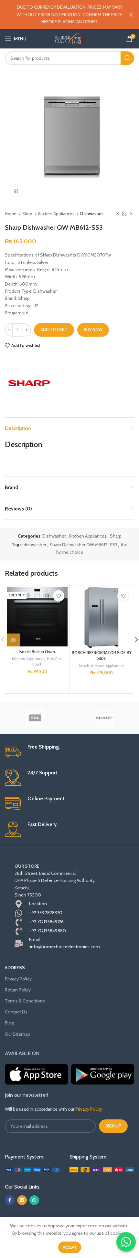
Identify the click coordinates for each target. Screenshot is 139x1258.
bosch (37, 664)
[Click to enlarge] (16, 190)
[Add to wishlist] (58, 596)
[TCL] (35, 718)
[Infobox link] (69, 752)
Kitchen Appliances (56, 213)
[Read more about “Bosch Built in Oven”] (13, 640)
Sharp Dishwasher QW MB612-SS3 (83, 545)
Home (11, 213)
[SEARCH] (127, 58)
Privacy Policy (18, 979)
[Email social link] (22, 1200)
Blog (9, 1023)
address (15, 967)
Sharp (116, 536)
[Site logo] (69, 38)
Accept (70, 1247)
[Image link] (32, 1169)
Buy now (93, 329)
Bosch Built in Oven (37, 651)
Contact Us (16, 1012)
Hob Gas (54, 658)
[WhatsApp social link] (34, 1200)
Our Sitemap (17, 1034)
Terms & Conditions (25, 1001)
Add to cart (54, 329)
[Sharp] (29, 383)
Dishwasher (91, 213)
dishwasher (35, 545)
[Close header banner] (131, 14)
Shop (27, 213)
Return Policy (18, 990)
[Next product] (131, 214)
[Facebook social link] (10, 1200)
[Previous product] (118, 214)
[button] (126, 1242)
